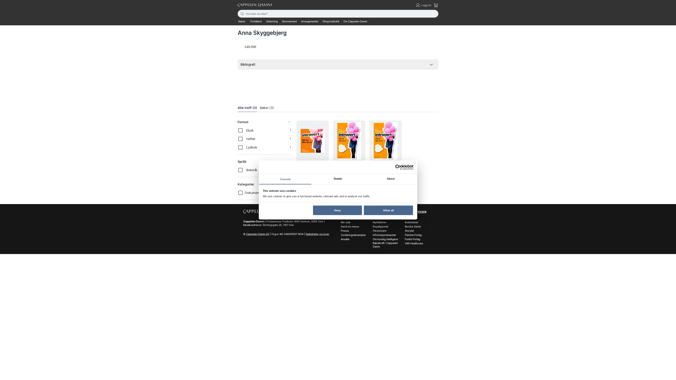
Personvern (379, 230)
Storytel (409, 230)
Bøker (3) (267, 108)
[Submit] (242, 14)
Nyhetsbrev (379, 222)
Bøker (241, 21)
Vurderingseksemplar (353, 234)
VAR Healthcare (414, 243)
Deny (337, 210)
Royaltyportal (380, 226)
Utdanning (272, 21)
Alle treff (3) (247, 108)
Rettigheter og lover (317, 234)
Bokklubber (411, 222)
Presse (345, 230)
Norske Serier (413, 226)
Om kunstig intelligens (385, 239)
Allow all (388, 210)
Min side (345, 222)
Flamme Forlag (413, 234)
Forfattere (256, 21)
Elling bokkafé (331, 21)
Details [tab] (338, 178)
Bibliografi (247, 64)
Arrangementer (309, 21)
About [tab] (391, 178)
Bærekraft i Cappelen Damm (385, 245)
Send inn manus (350, 226)
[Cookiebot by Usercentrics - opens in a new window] (398, 167)
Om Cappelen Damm (355, 21)
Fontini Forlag (412, 239)
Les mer (250, 46)
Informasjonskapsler (384, 234)
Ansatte (345, 239)
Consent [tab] (285, 179)
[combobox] (338, 14)
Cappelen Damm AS (257, 234)
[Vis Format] (286, 122)
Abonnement (289, 21)
